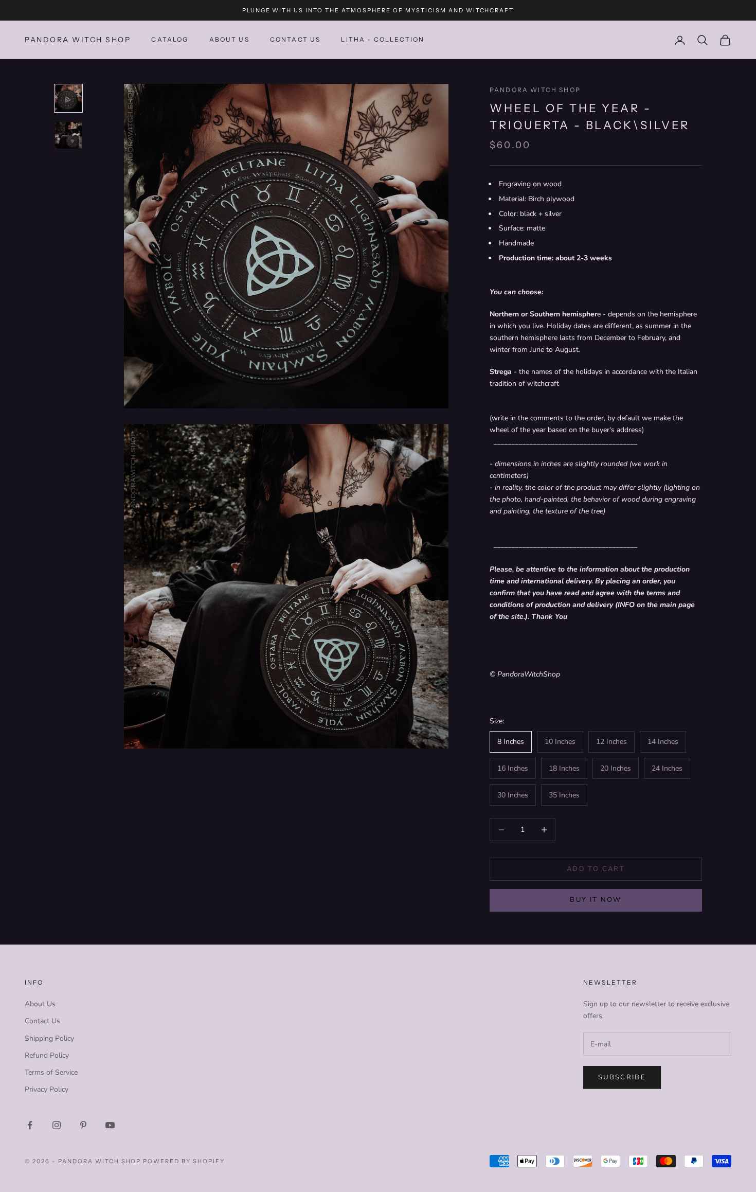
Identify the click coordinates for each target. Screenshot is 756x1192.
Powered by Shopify (184, 1161)
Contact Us (42, 1021)
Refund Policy (47, 1055)
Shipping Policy (49, 1038)
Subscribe (622, 1077)
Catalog (169, 40)
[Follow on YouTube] (110, 1125)
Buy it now (595, 899)
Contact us (295, 40)
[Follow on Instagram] (56, 1125)
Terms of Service (51, 1072)
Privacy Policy (46, 1089)
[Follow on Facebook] (30, 1125)
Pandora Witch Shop (535, 90)
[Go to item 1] (68, 98)
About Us (229, 40)
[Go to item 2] (68, 135)
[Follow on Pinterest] (83, 1125)
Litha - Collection (382, 40)
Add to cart (596, 869)
